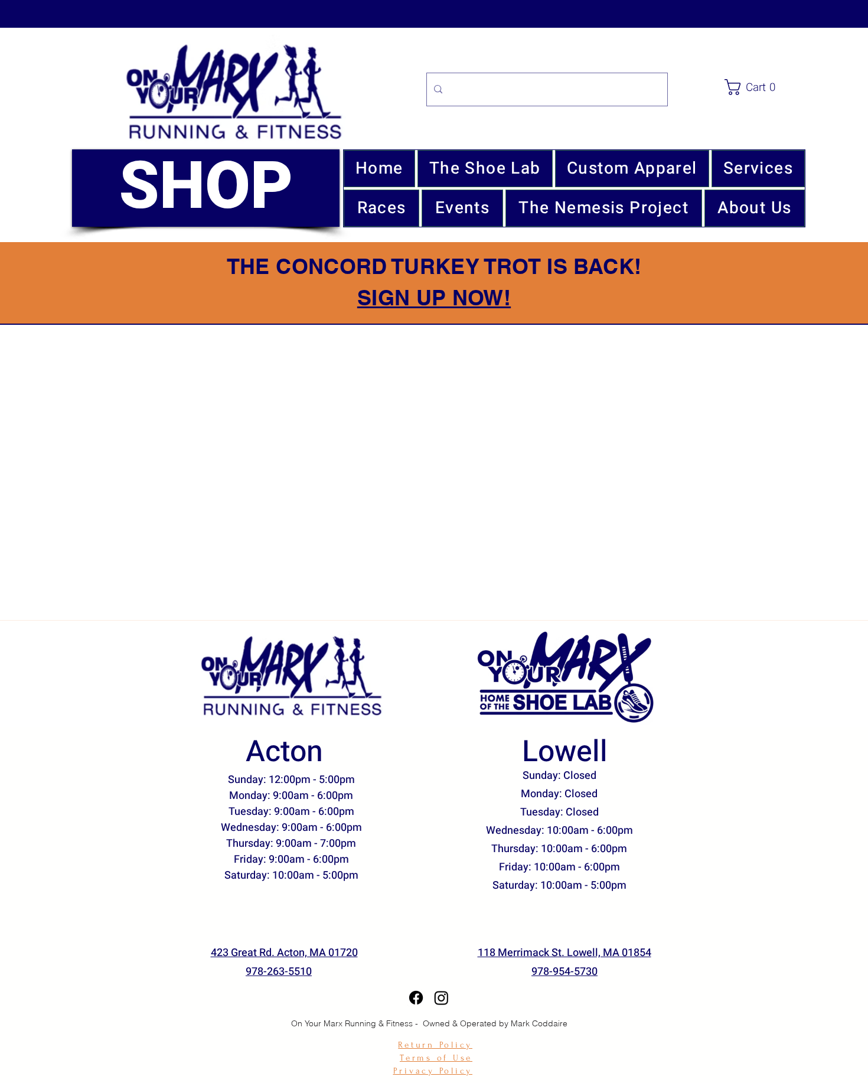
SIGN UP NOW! (434, 297)
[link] (767, 87)
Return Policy (435, 1045)
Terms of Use (436, 1058)
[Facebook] (416, 998)
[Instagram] (441, 998)
